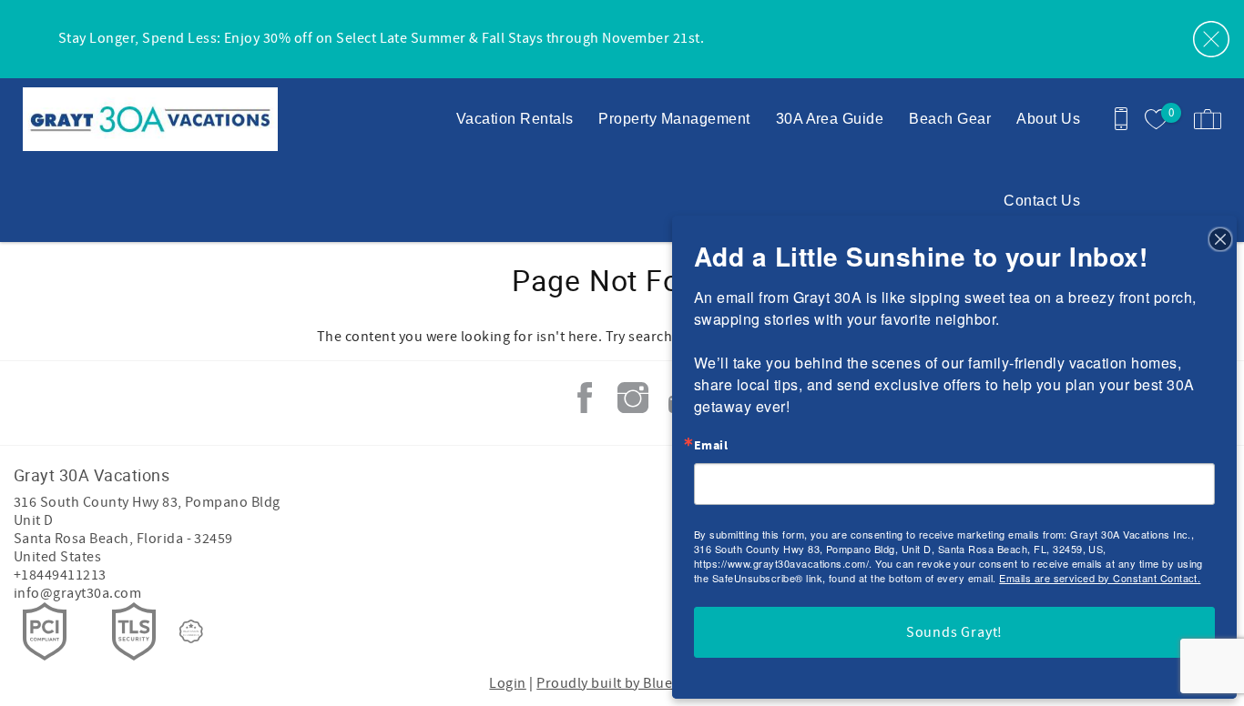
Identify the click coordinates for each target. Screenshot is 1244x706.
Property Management (673, 118)
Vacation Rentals (515, 118)
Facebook (584, 397)
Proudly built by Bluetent (617, 683)
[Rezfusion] (191, 631)
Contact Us (1042, 200)
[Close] (1220, 238)
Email (711, 445)
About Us (1048, 118)
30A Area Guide (830, 118)
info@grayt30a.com (77, 593)
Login (507, 683)
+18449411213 (60, 575)
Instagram (633, 397)
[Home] (139, 119)
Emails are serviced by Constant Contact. (1099, 577)
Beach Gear (950, 118)
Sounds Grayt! (954, 632)
